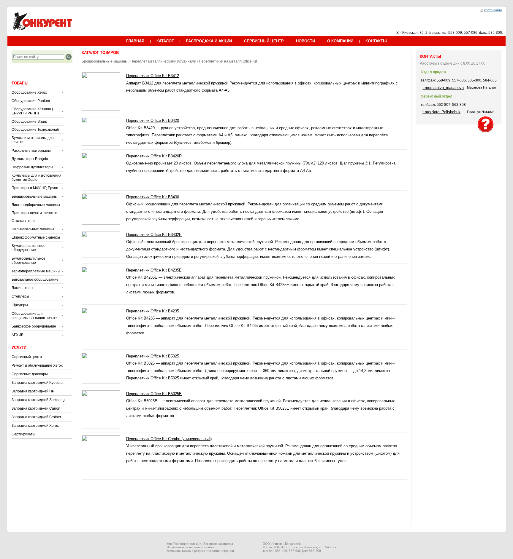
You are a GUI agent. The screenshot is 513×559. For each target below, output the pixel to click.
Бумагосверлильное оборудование (28, 260)
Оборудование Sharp (29, 121)
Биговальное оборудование (35, 279)
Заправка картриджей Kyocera (37, 383)
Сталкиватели (24, 221)
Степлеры (20, 296)
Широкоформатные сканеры (36, 237)
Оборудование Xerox (29, 92)
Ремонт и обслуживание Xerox (37, 365)
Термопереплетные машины (36, 271)
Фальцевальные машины (33, 229)
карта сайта (493, 10)
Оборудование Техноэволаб (35, 129)
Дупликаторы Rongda (30, 159)
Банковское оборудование (34, 326)
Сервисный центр (27, 357)
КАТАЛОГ (165, 41)
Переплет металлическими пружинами (163, 61)
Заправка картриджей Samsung (38, 400)
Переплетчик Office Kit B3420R (154, 156)
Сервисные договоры (30, 374)
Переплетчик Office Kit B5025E (154, 394)
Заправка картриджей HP (33, 391)
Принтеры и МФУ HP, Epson (35, 188)
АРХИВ (17, 335)
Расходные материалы (31, 150)
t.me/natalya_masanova (443, 87)
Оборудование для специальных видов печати (35, 316)
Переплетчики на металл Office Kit (228, 61)
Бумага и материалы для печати (33, 140)
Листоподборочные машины (36, 205)
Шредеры (20, 305)
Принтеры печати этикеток (34, 213)
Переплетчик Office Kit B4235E (154, 270)
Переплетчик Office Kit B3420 (152, 120)
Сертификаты (23, 434)
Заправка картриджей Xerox (35, 426)
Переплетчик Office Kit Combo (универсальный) (169, 439)
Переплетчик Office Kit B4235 (152, 311)
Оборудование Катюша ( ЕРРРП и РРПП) (32, 111)
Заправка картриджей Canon (36, 408)
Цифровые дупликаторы (32, 167)
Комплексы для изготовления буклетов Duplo (36, 177)
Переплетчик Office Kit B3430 (152, 197)
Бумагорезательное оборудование (28, 248)
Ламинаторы (22, 288)
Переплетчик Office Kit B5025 (152, 356)
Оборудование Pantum (31, 101)
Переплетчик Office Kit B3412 (152, 76)
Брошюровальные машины (35, 196)
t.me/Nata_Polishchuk (441, 112)
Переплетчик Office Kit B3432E (154, 234)
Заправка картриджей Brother (36, 417)
